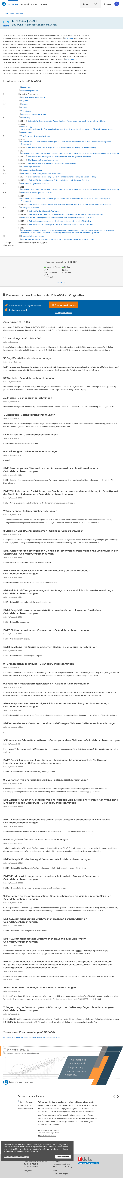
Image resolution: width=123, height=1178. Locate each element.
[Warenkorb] (95, 3)
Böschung (16, 1037)
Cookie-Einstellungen (60, 1174)
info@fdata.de (29, 1171)
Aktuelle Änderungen (29, 4)
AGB (55, 1171)
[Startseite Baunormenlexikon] (4, 3)
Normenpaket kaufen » (65, 305)
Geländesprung (49, 1037)
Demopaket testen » (63, 312)
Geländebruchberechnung (31, 1037)
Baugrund (7, 1037)
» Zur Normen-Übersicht (13, 14)
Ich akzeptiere (63, 1157)
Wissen (44, 4)
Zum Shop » (61, 282)
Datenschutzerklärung (61, 1164)
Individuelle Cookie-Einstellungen (16, 1157)
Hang (58, 1037)
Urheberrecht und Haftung (62, 1167)
